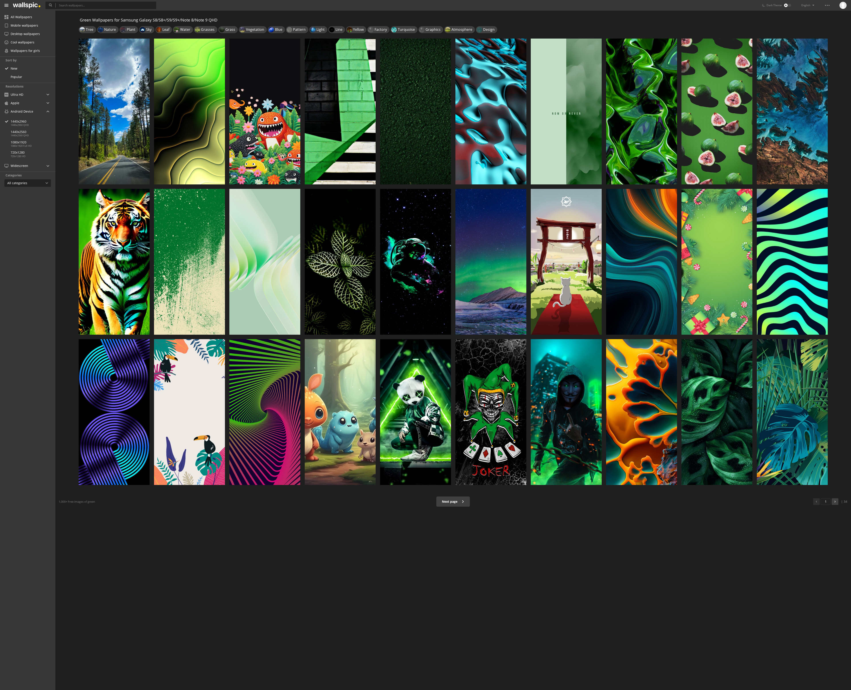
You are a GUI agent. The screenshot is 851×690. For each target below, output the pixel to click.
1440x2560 (18, 131)
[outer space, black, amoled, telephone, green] (415, 262)
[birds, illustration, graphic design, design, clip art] (189, 412)
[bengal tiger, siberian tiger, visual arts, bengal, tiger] (114, 262)
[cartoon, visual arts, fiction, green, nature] (340, 412)
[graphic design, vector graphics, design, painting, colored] (189, 262)
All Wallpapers (21, 17)
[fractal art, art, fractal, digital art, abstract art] (189, 111)
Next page (450, 501)
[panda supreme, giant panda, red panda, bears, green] (415, 412)
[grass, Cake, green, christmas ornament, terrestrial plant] (716, 262)
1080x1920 (18, 142)
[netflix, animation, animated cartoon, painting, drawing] (566, 262)
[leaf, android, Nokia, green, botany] (716, 412)
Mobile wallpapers (24, 25)
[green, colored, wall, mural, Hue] (415, 111)
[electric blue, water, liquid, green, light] (490, 111)
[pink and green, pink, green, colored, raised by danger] (716, 111)
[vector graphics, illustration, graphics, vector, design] (792, 412)
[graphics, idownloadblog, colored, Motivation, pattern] (566, 111)
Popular (16, 77)
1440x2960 (18, 121)
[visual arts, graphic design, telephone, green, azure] (641, 262)
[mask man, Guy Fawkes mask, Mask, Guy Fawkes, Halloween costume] (566, 412)
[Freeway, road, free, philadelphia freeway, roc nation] (114, 111)
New (14, 68)
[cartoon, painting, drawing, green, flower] (264, 111)
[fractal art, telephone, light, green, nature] (641, 412)
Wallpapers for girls (25, 51)
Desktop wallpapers (25, 34)
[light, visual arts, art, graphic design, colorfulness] (114, 412)
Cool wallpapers (22, 42)
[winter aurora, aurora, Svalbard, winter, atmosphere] (490, 262)
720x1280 (18, 152)
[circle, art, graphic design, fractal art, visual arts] (792, 262)
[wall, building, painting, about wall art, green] (340, 111)
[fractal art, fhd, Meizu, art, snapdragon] (264, 262)
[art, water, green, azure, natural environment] (792, 111)
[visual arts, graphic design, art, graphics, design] (264, 412)
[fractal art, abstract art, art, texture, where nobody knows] (641, 111)
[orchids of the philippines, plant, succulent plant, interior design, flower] (340, 262)
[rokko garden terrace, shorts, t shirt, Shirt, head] (490, 412)
